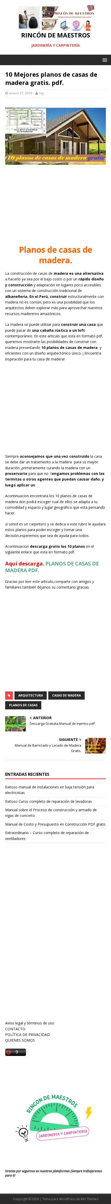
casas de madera (66, 695)
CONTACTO (15, 1028)
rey (41, 93)
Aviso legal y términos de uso (29, 1023)
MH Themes (89, 1199)
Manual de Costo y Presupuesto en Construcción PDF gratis (55, 824)
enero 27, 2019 (20, 93)
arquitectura (30, 695)
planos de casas (23, 705)
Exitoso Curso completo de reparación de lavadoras (48, 801)
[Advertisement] (55, 206)
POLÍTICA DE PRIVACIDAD (27, 1034)
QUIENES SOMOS (20, 1040)
